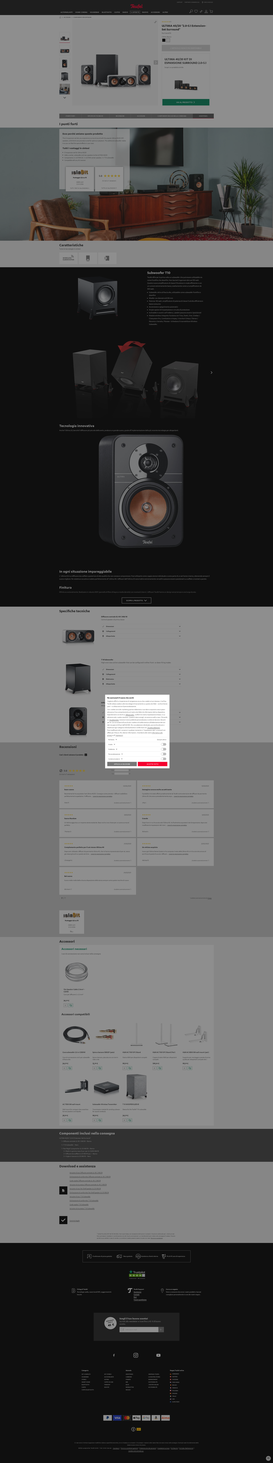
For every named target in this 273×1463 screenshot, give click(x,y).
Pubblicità (111, 749)
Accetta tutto (152, 764)
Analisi (110, 744)
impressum (119, 735)
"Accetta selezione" (153, 727)
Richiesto (111, 739)
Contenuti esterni (114, 759)
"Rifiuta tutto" (129, 715)
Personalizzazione (114, 754)
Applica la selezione (122, 764)
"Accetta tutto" (114, 720)
